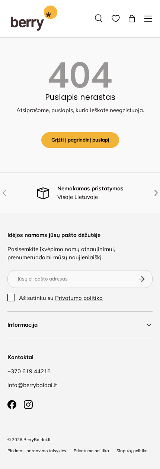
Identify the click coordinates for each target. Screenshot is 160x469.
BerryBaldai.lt (37, 439)
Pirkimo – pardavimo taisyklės (36, 450)
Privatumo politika (79, 297)
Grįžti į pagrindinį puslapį (80, 140)
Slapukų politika (132, 450)
